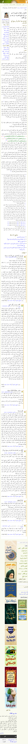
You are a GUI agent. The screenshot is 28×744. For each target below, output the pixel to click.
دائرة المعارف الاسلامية (24, 552)
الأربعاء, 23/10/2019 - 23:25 (9, 412)
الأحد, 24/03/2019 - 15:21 (10, 257)
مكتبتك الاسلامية (23, 563)
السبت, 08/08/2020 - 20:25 (7, 392)
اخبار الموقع (24, 576)
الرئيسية (25, 8)
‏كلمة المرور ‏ (25, 587)
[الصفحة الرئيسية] (14, 3)
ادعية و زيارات (18, 4)
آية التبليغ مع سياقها (21, 241)
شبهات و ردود (6, 4)
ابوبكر (8, 48)
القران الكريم (22, 222)
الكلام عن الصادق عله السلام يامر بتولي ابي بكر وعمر (13, 451)
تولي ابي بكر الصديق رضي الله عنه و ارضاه (14, 256)
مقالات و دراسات (12, 4)
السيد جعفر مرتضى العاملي (5, 19)
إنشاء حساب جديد (10, 301)
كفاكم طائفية (20, 500)
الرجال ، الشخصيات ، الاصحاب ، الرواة (6, 42)
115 (8, 222)
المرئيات (19, 574)
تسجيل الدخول (18, 301)
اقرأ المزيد (1, 733)
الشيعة (5, 48)
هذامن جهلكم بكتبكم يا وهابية (14, 390)
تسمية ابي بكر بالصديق (21, 237)
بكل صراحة (20, 411)
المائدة (18, 222)
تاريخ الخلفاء (6, 57)
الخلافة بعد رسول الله (6, 54)
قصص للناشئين (24, 566)
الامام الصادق (6, 49)
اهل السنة (7, 51)
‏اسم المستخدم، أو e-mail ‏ (23, 582)
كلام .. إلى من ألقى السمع (14, 304)
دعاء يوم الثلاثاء (13, 713)
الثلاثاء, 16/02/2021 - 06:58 (10, 453)
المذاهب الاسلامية (5, 59)
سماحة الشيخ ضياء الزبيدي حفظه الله (12, 741)
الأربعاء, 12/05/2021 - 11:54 (9, 502)
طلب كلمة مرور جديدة (23, 594)
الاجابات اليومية (23, 558)
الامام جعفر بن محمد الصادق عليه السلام (6, 31)
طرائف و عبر (24, 571)
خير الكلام (25, 574)
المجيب (23, 4)
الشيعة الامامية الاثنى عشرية (6, 36)
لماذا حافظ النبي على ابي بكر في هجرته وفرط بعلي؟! (16, 239)
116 (8, 225)
